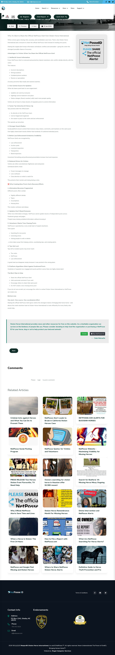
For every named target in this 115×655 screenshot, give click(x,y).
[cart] (2, 17)
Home (37, 8)
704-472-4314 (93, 2)
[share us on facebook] (106, 2)
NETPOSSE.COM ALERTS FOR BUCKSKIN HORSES (91, 419)
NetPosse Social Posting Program (21, 450)
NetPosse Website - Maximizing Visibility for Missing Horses (89, 451)
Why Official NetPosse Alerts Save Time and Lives (23, 512)
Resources (54, 8)
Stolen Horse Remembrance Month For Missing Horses (57, 512)
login (39, 380)
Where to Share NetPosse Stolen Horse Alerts (56, 568)
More (64, 8)
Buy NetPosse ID (98, 334)
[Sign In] (13, 16)
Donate (84, 334)
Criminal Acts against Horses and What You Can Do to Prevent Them (23, 421)
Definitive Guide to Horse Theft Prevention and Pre (90, 568)
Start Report (41, 17)
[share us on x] (113, 2)
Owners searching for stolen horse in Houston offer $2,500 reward (57, 482)
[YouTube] (100, 593)
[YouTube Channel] (109, 2)
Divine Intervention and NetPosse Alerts (89, 512)
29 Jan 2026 (48, 26)
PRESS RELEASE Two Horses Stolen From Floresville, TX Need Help (23, 482)
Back (13, 351)
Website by (57, 651)
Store (72, 8)
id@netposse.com (35, 2)
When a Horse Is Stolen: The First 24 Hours (23, 540)
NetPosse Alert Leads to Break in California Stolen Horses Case (56, 421)
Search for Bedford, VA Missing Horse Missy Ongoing (91, 481)
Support (79, 8)
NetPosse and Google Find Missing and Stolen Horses (22, 568)
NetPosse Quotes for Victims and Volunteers (57, 450)
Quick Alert (60, 17)
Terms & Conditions (82, 593)
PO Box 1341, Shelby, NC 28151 (13, 2)
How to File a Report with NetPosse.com (56, 540)
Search (44, 8)
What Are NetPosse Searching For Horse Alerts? (91, 540)
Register (26, 17)
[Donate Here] (7, 16)
